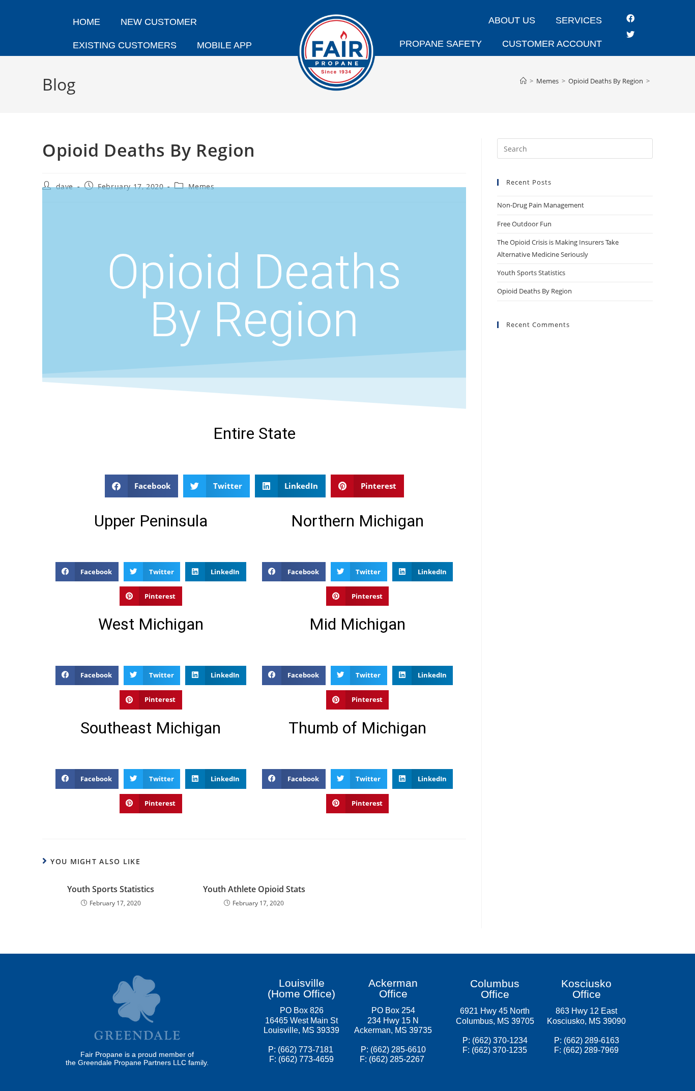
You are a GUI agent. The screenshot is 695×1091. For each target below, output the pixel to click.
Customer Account (552, 44)
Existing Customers (125, 45)
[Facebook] (630, 18)
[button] (142, 486)
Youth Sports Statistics (110, 889)
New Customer (159, 22)
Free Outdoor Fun (524, 223)
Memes (201, 186)
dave (64, 186)
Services (579, 20)
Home (86, 22)
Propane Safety (440, 44)
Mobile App (224, 45)
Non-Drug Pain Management (540, 205)
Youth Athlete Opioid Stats (254, 889)
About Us (511, 20)
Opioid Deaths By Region (534, 291)
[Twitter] (630, 34)
